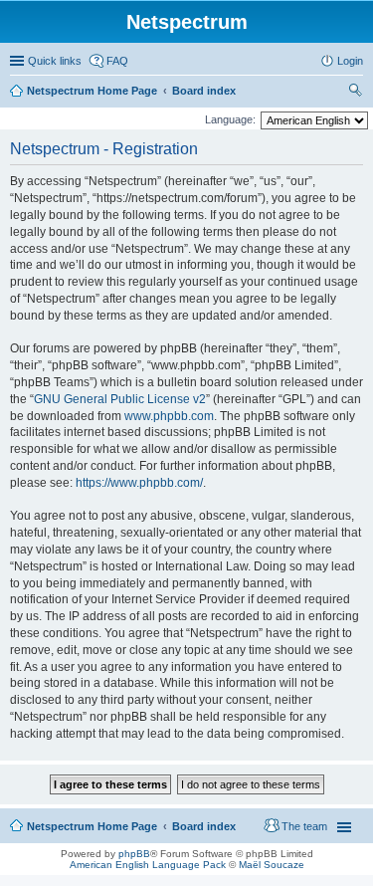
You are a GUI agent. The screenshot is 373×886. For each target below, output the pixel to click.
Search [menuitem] (355, 93)
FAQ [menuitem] (117, 61)
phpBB (134, 853)
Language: (230, 119)
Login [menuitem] (350, 61)
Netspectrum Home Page (92, 91)
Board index (204, 91)
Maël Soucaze (271, 864)
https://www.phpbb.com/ (139, 483)
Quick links (55, 61)
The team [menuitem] (304, 826)
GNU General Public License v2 (120, 399)
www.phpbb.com (169, 416)
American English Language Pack (148, 864)
